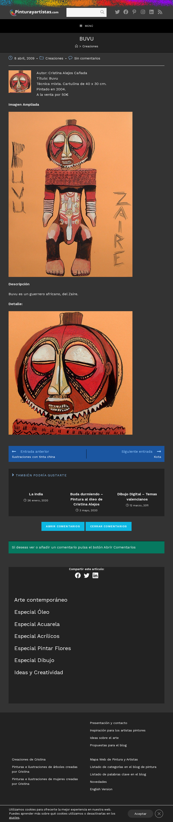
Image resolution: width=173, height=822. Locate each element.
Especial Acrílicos (36, 636)
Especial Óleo (31, 612)
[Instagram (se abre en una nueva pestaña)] (143, 12)
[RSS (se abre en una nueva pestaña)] (160, 12)
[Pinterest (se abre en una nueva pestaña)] (134, 12)
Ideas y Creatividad (38, 672)
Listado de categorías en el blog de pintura (123, 767)
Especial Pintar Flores (42, 648)
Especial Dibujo (34, 660)
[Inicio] (76, 46)
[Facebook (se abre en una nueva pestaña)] (126, 12)
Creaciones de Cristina (29, 759)
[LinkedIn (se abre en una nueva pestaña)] (151, 12)
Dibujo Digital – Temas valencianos (137, 496)
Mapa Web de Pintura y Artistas (114, 759)
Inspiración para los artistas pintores (118, 730)
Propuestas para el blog (108, 745)
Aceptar (140, 813)
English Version (101, 789)
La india (36, 494)
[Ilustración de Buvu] (86, 194)
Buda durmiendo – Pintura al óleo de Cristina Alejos (86, 499)
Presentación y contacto (108, 723)
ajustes (14, 817)
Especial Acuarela (37, 624)
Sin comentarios (87, 58)
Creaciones (54, 58)
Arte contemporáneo (40, 600)
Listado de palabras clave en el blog (118, 774)
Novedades (98, 781)
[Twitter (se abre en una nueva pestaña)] (117, 12)
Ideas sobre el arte (104, 738)
